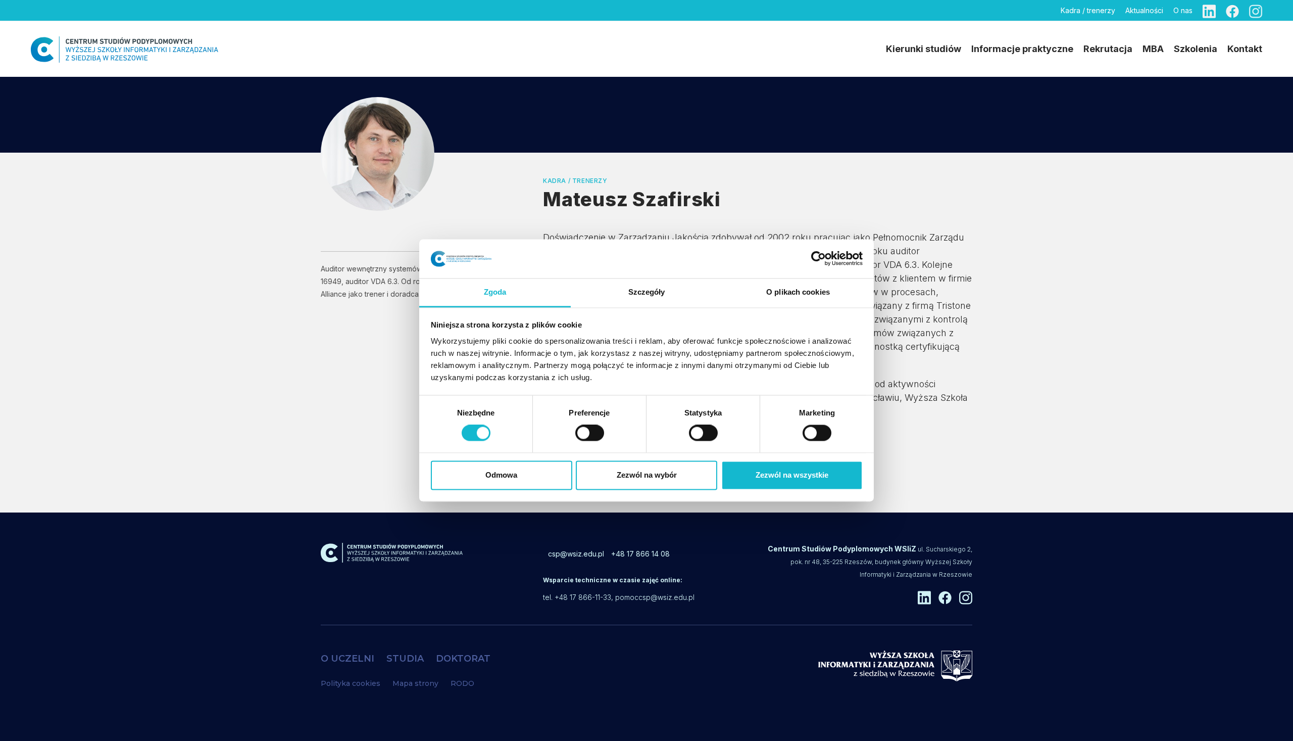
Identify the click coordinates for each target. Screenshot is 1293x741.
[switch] (589, 433)
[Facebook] (1232, 10)
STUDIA (405, 658)
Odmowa (501, 475)
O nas (1182, 10)
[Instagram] (1255, 10)
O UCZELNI (347, 658)
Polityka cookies (350, 683)
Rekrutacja (1107, 48)
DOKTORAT (463, 658)
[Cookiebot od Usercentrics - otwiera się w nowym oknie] (818, 258)
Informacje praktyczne (1022, 48)
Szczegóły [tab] (646, 292)
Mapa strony (415, 683)
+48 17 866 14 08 (640, 553)
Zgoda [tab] (495, 292)
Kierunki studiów (923, 48)
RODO (462, 683)
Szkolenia (1195, 48)
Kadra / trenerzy (1088, 10)
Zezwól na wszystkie (792, 475)
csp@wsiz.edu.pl (576, 553)
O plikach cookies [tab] (798, 292)
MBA (1153, 48)
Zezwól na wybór (647, 475)
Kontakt (1244, 48)
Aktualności (1144, 10)
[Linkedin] (1209, 10)
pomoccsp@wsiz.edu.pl (654, 597)
